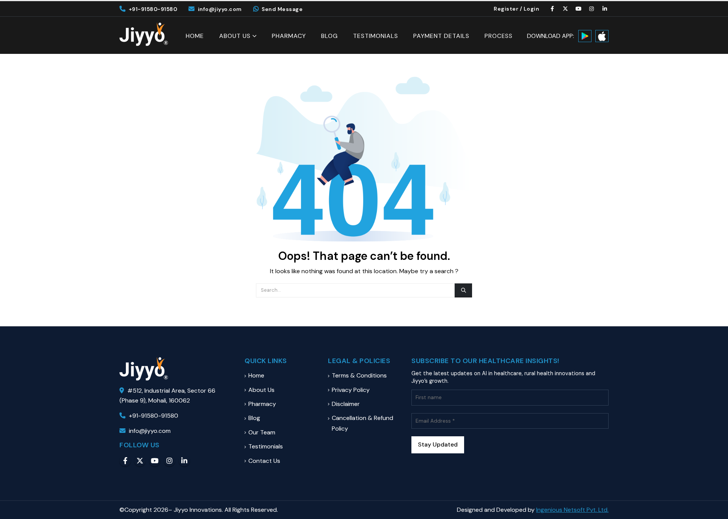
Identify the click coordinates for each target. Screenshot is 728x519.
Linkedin (184, 460)
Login (532, 8)
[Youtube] (578, 9)
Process (499, 36)
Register (506, 8)
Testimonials (375, 36)
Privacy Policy (351, 390)
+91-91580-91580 (153, 9)
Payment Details (441, 36)
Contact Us (264, 461)
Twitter (140, 460)
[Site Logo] (143, 34)
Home (195, 36)
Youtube (154, 460)
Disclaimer (346, 404)
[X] (566, 9)
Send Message (282, 9)
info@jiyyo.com (220, 9)
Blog (329, 36)
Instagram (169, 460)
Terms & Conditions (359, 375)
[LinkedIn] (605, 9)
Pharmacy (289, 36)
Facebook (125, 460)
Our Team (261, 432)
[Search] (463, 290)
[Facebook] (552, 9)
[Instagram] (592, 9)
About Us (235, 36)
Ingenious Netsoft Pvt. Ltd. (572, 510)
